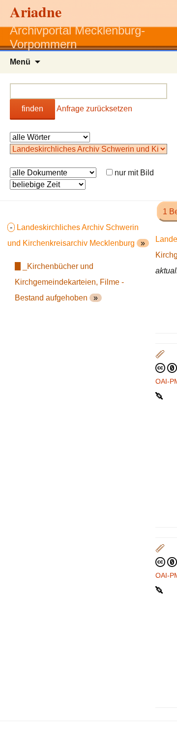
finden (32, 108)
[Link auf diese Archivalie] (160, 395)
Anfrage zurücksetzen (94, 108)
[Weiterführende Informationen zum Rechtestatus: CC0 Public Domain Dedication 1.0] (166, 367)
